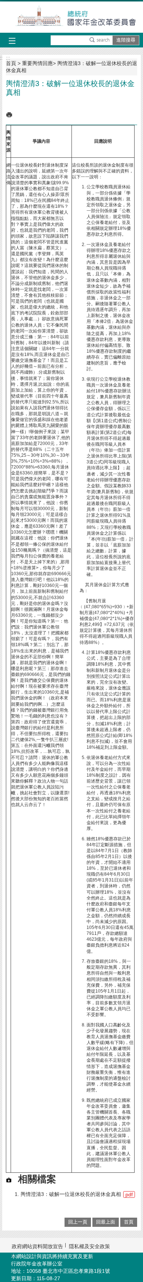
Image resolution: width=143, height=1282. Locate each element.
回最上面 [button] (105, 1222)
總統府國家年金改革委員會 (71, 17)
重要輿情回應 (37, 63)
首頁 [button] (128, 1222)
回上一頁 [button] (77, 1222)
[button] (99, 40)
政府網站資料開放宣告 (37, 1246)
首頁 (11, 63)
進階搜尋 (125, 40)
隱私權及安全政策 (89, 1246)
